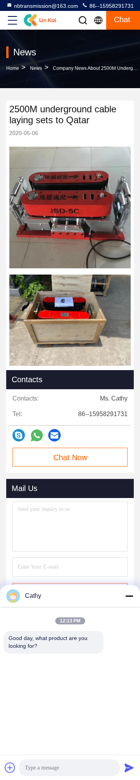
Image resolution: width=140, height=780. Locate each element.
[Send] (129, 767)
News (36, 68)
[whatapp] (37, 435)
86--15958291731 (111, 6)
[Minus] (129, 596)
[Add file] (10, 767)
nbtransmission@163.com (46, 6)
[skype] (19, 435)
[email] (54, 435)
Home (12, 68)
